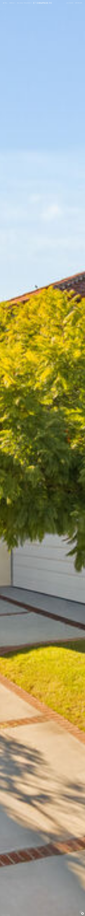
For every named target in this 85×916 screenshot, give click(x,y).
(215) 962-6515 (78, 2)
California (11, 2)
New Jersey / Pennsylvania (23, 2)
